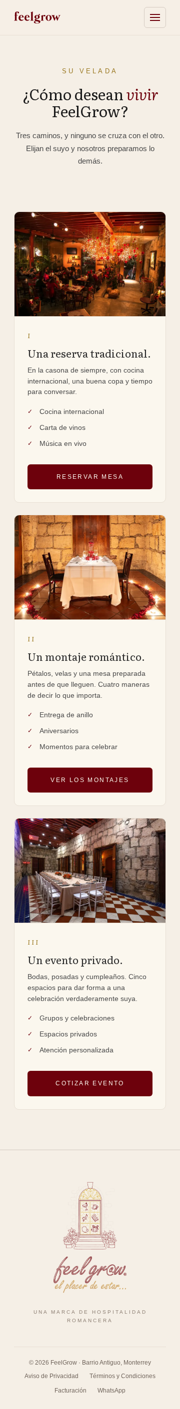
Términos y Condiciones (123, 1376)
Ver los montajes (89, 780)
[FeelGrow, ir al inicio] (90, 1237)
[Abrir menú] (155, 17)
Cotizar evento (90, 1083)
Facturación (70, 1391)
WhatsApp (112, 1391)
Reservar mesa (90, 476)
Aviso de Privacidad (51, 1376)
